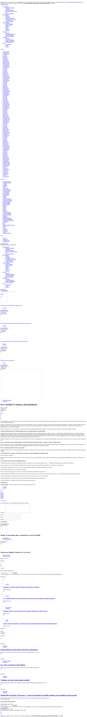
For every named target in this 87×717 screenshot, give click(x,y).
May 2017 (5, 139)
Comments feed (6, 240)
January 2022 (5, 75)
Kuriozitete (8, 16)
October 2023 (6, 52)
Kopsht (4, 207)
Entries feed (5, 239)
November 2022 (6, 64)
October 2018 (6, 120)
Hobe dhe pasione (9, 23)
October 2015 (6, 160)
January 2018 (5, 130)
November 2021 (6, 78)
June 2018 (5, 125)
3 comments (3, 409)
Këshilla (7, 15)
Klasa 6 (4, 206)
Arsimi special (6, 191)
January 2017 (5, 144)
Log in (4, 238)
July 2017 (5, 137)
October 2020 (6, 92)
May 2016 (5, 153)
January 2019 (5, 117)
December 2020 (6, 90)
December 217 (6, 173)
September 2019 (6, 107)
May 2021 (5, 84)
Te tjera (4, 228)
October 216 (5, 174)
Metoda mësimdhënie (10, 7)
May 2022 (5, 71)
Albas (4, 43)
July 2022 (5, 68)
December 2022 (6, 63)
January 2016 (5, 158)
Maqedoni (5, 37)
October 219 (5, 166)
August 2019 (5, 109)
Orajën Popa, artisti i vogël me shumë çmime (7, 360)
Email (2, 517)
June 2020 (5, 97)
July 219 (4, 167)
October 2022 (6, 65)
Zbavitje (7, 30)
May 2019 (5, 112)
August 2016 (5, 150)
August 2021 (5, 81)
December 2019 (6, 104)
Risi (6, 12)
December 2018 (6, 118)
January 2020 (5, 103)
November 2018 (6, 119)
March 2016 (5, 155)
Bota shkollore (6, 6)
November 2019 (6, 105)
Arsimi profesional (7, 190)
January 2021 (5, 89)
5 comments (3, 331)
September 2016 (6, 149)
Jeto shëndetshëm (9, 20)
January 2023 (5, 62)
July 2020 (5, 96)
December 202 (6, 176)
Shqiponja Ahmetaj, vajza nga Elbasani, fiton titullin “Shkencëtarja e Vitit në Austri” (25, 611)
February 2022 (6, 74)
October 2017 (6, 134)
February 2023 (6, 60)
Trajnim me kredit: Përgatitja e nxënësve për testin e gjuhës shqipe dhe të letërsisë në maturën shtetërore (30, 623)
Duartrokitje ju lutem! (10, 18)
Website (2, 519)
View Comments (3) (4, 524)
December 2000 (6, 165)
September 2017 (6, 135)
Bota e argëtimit (6, 22)
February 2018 (6, 129)
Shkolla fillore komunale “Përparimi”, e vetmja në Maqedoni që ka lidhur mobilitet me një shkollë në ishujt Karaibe (39, 695)
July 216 (4, 175)
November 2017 (6, 133)
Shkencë (7, 27)
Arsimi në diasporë (7, 189)
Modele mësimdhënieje (10, 34)
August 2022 (5, 67)
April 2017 (5, 141)
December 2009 (6, 163)
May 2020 (5, 98)
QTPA (7, 45)
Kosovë (4, 31)
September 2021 (6, 80)
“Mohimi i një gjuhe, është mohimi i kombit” (15, 680)
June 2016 (5, 152)
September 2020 (6, 94)
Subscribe (15, 572)
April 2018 (5, 127)
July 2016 (5, 151)
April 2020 (5, 99)
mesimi (4, 487)
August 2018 (5, 122)
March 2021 (5, 87)
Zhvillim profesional (10, 10)
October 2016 (6, 147)
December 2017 (6, 131)
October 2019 (6, 106)
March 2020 (5, 100)
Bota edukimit (6, 14)
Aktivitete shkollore (10, 36)
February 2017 (6, 143)
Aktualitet (8, 8)
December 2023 (6, 51)
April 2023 (5, 58)
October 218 (5, 168)
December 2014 (6, 162)
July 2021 (5, 82)
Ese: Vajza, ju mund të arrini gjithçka (13, 665)
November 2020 (6, 91)
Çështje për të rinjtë (9, 21)
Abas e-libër (3, 289)
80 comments (3, 350)
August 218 (5, 170)
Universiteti (5, 230)
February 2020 (6, 102)
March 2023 (5, 59)
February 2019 (6, 115)
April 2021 (5, 86)
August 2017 (5, 136)
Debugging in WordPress (74, 2)
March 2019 (5, 114)
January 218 (5, 172)
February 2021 (6, 88)
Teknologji (8, 29)
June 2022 (5, 70)
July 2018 (5, 123)
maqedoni (5, 486)
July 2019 (5, 110)
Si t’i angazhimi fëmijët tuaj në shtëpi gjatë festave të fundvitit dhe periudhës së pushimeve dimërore (16, 323)
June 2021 (5, 83)
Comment (3, 512)
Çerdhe (4, 197)
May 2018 (5, 126)
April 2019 (5, 113)
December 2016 (6, 145)
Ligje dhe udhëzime (10, 35)
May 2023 (5, 57)
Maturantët (5, 217)
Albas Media (8, 44)
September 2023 (6, 54)
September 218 (6, 169)
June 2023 (5, 56)
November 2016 (6, 146)
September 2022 (6, 66)
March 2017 (5, 142)
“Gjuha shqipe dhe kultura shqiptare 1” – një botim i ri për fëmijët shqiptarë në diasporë (14, 341)
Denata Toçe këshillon (7, 199)
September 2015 (6, 161)
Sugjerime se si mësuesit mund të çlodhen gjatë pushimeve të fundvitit (11, 305)
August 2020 (5, 95)
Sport (7, 28)
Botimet (7, 46)
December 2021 (6, 76)
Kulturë (7, 26)
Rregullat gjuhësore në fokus (11, 11)
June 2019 (5, 111)
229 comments (3, 313)
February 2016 (6, 157)
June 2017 (5, 138)
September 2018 (6, 121)
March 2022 (5, 73)
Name (2, 514)
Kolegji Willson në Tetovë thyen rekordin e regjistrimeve (19, 650)
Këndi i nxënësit (9, 25)
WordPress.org (6, 241)
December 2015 (6, 159)
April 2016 (5, 154)
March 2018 (5, 128)
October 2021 (6, 79)
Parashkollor (5, 221)
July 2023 (5, 55)
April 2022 (5, 72)
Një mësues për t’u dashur (11, 19)
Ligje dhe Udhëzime (10, 13)
